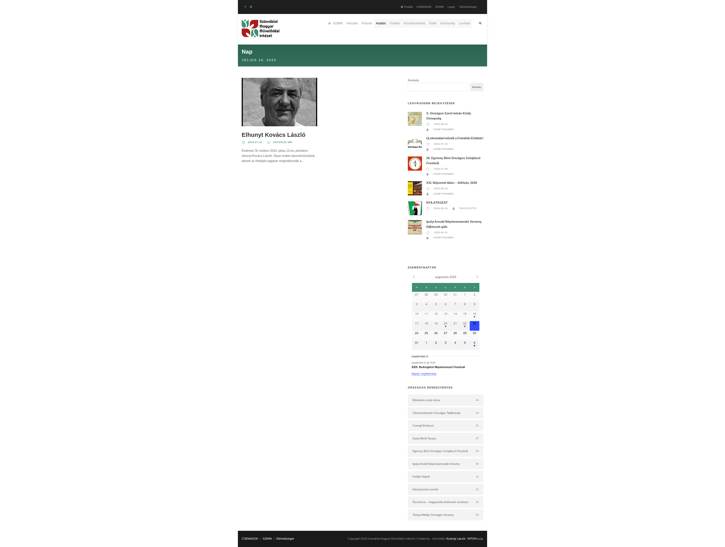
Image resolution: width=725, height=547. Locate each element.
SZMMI (439, 6)
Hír (290, 142)
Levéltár (464, 23)
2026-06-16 (441, 188)
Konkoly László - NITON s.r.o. (464, 538)
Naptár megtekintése (424, 373)
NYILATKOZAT (437, 202)
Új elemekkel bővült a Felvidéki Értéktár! (454, 138)
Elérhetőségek (468, 6)
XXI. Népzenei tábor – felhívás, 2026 (451, 182)
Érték (433, 23)
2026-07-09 (441, 169)
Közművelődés (414, 23)
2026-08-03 (441, 124)
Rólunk (367, 23)
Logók (451, 6)
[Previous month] (414, 276)
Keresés (413, 80)
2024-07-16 (255, 142)
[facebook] (245, 6)
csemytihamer (443, 129)
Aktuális (352, 23)
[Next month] (477, 276)
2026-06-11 (441, 232)
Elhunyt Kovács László (273, 135)
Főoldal (408, 6)
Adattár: (381, 23)
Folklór (395, 23)
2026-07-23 (441, 144)
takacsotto (468, 208)
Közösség (447, 23)
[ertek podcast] (251, 6)
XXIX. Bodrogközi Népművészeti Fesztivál (438, 367)
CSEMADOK (423, 6)
